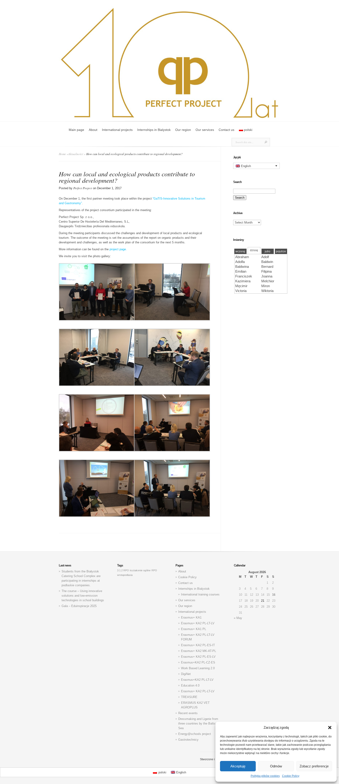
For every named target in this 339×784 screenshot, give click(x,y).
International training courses (200, 594)
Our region (183, 130)
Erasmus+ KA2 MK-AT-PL (198, 651)
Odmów (276, 766)
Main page (76, 130)
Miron (265, 286)
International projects (117, 130)
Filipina (266, 271)
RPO (154, 570)
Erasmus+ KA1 (191, 617)
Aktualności (75, 154)
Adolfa (240, 262)
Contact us (226, 130)
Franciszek (243, 276)
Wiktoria (267, 291)
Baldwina (242, 266)
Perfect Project (82, 188)
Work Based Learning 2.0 (198, 668)
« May (238, 618)
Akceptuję (237, 766)
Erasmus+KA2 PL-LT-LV (197, 679)
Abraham (242, 257)
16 (273, 594)
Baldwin (267, 262)
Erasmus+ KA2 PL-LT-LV (197, 623)
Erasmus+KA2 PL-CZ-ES (198, 662)
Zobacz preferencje (314, 766)
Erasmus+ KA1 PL (193, 629)
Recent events (188, 713)
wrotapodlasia (125, 575)
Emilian (240, 271)
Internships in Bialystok (154, 130)
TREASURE (189, 697)
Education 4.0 (190, 685)
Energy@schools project (194, 734)
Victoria (241, 291)
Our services (205, 130)
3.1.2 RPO (123, 570)
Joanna (266, 276)
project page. (118, 249)
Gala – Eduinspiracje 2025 (79, 606)
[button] (329, 727)
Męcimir (241, 286)
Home (62, 154)
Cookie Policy (290, 776)
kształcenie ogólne (140, 570)
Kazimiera (242, 281)
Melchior (267, 281)
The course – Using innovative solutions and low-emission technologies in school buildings (83, 595)
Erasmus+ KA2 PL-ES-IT (198, 645)
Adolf (265, 257)
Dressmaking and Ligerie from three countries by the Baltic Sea (198, 723)
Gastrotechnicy (188, 739)
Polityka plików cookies (265, 776)
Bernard (267, 266)
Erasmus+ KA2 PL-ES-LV (198, 656)
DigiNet (186, 674)
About (93, 130)
